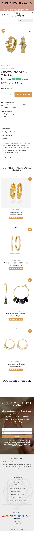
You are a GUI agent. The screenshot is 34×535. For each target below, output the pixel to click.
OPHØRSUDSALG (17, 3)
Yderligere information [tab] (9, 132)
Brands (16, 66)
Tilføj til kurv (23, 95)
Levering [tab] (5, 138)
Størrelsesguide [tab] (7, 135)
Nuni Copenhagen (24, 66)
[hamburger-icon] (3, 20)
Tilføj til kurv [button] (16, 218)
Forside (3, 66)
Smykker (9, 66)
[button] (30, 31)
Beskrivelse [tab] (6, 128)
